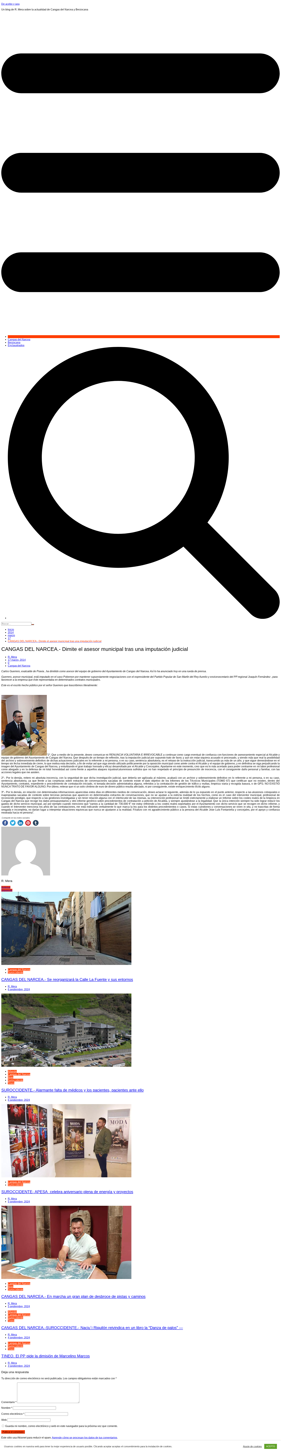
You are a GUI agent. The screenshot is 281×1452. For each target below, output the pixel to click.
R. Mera (12, 657)
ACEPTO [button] (270, 1446)
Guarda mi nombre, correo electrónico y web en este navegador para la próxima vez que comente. (61, 1426)
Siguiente (6, 890)
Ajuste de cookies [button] (252, 1446)
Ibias (10, 1077)
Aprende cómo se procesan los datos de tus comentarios (84, 1437)
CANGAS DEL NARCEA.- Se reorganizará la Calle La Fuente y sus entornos (67, 979)
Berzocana (14, 342)
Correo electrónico (12, 1413)
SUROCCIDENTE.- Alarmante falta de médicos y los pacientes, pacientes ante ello (72, 1090)
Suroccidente (15, 972)
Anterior (5, 887)
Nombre (6, 1407)
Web (4, 1419)
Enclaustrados (16, 345)
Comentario (8, 1402)
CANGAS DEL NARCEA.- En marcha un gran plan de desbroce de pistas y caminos (73, 1296)
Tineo (11, 1083)
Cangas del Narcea (19, 339)
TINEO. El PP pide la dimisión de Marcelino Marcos (45, 1356)
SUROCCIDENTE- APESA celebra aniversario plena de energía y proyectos (67, 1192)
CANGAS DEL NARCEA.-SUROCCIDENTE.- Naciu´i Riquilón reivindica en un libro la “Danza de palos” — (92, 1327)
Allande (12, 1071)
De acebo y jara (10, 4)
